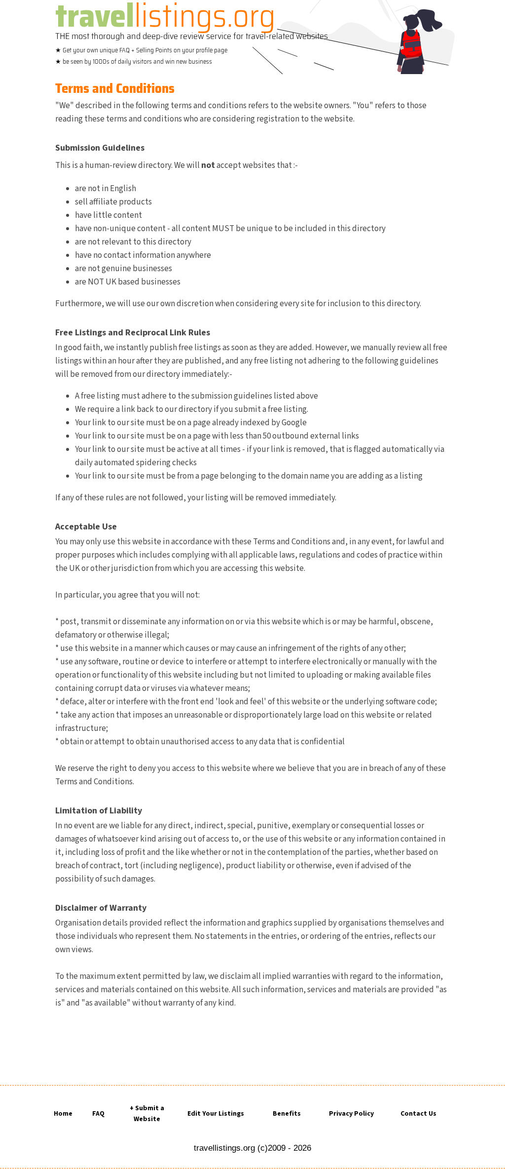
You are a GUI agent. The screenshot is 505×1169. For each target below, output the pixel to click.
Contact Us (418, 1114)
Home (63, 1114)
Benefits (287, 1114)
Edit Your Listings (215, 1114)
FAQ (98, 1114)
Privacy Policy (351, 1114)
